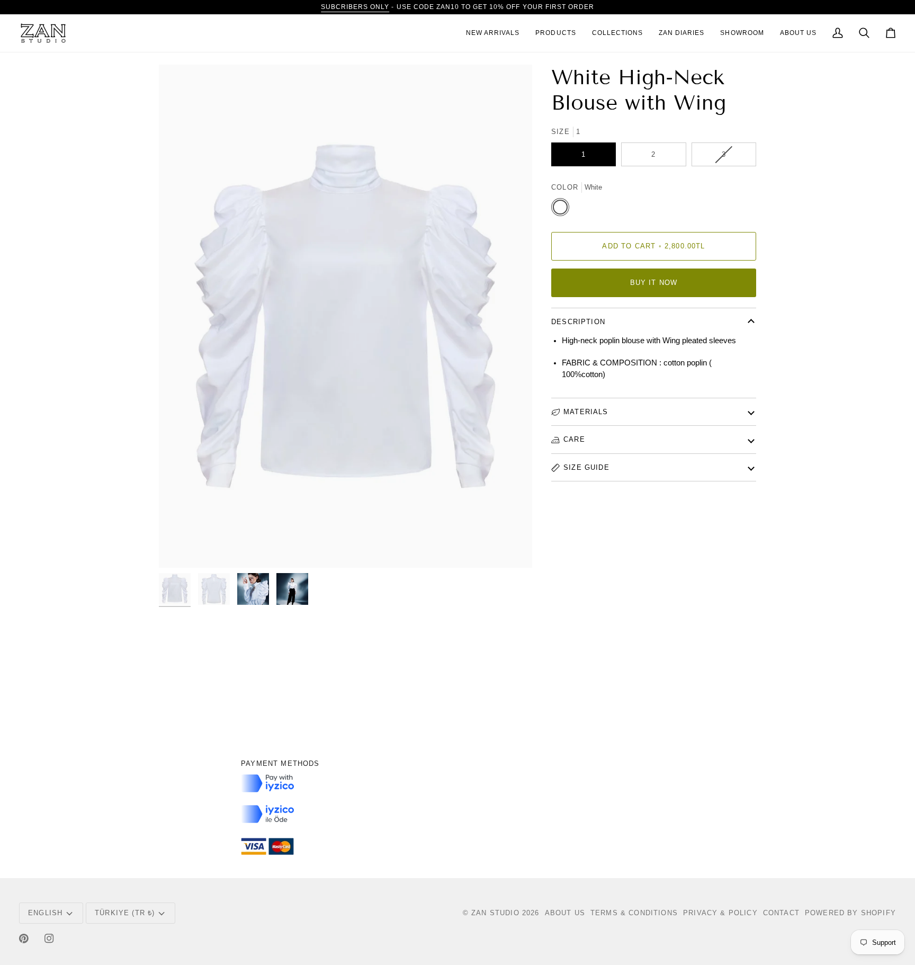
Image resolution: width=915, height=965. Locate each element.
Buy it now (654, 283)
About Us (565, 913)
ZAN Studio (495, 913)
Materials (585, 412)
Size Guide (586, 467)
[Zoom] (345, 316)
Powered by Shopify (850, 913)
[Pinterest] (24, 938)
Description (578, 322)
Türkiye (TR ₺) (125, 913)
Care (574, 439)
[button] (555, 33)
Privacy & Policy (720, 913)
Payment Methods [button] (280, 763)
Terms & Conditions (634, 913)
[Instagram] (49, 938)
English (45, 913)
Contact (781, 913)
